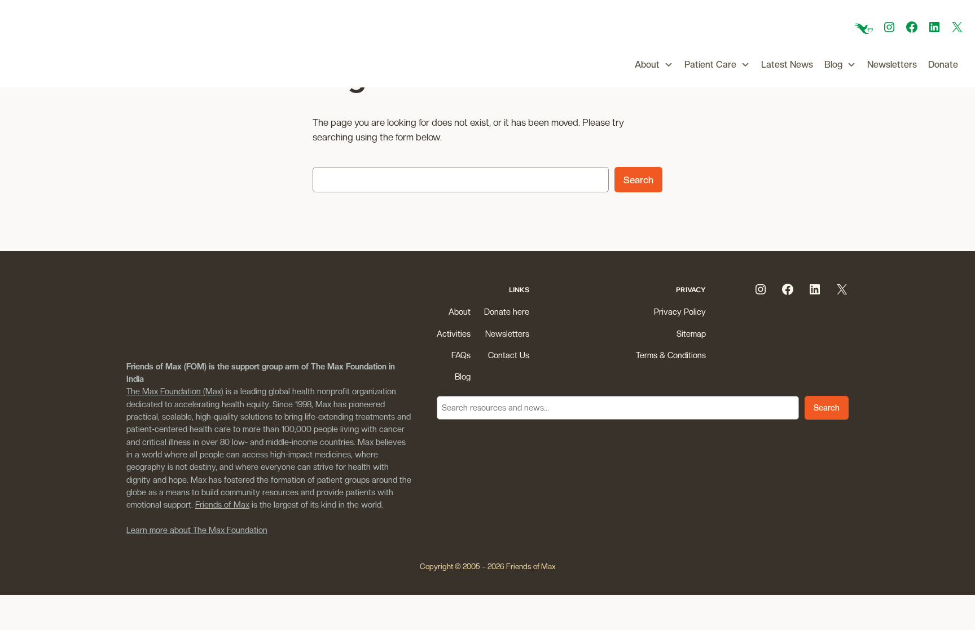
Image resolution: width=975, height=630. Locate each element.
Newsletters (892, 64)
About (647, 64)
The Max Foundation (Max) (174, 391)
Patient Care (710, 64)
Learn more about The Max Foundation (196, 530)
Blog (833, 64)
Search (638, 180)
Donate (943, 64)
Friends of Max (222, 504)
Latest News (787, 64)
